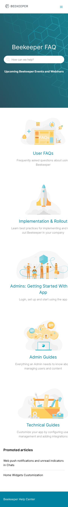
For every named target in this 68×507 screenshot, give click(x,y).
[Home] (16, 8)
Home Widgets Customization (23, 475)
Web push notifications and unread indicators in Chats (33, 463)
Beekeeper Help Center (19, 499)
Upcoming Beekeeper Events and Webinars (34, 71)
